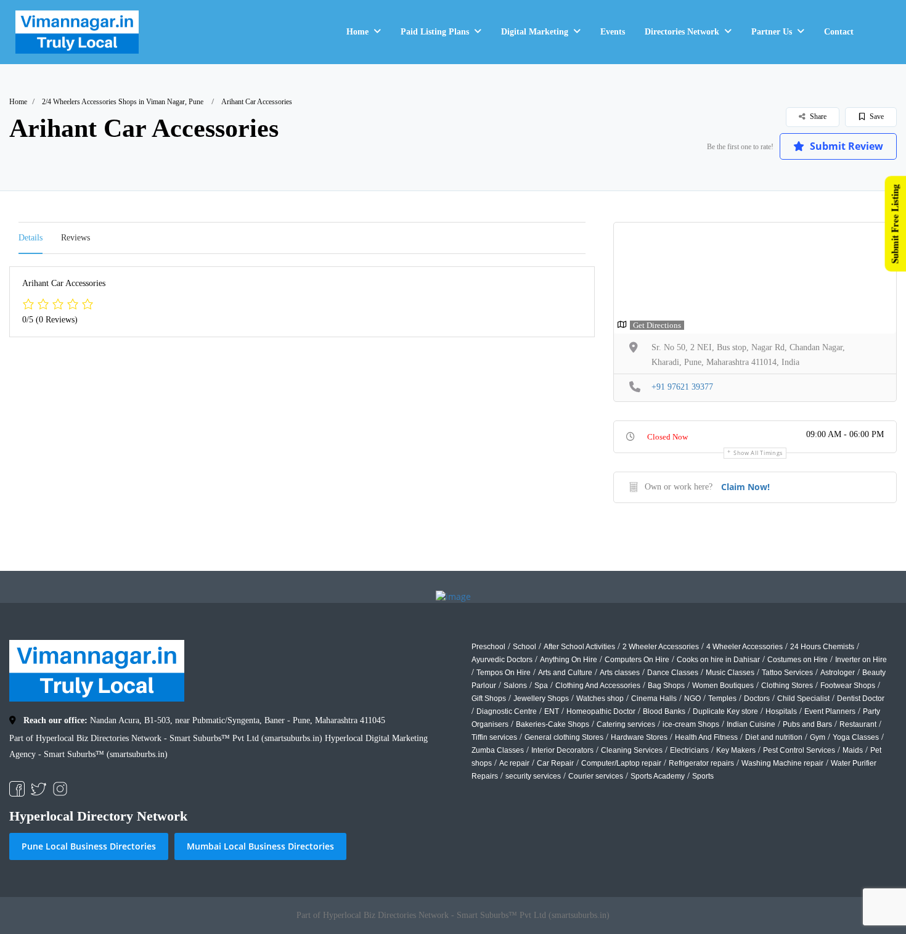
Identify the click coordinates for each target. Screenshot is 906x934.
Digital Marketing (534, 31)
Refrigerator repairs (701, 763)
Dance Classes (672, 672)
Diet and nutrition (773, 737)
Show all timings (758, 453)
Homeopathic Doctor (600, 711)
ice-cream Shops (691, 724)
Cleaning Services (632, 750)
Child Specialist (803, 698)
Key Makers (736, 750)
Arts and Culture (565, 672)
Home (357, 31)
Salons (515, 685)
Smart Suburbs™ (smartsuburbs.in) (106, 754)
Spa (541, 685)
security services (533, 776)
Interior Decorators (562, 750)
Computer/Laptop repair (621, 763)
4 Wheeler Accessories (744, 646)
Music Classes (730, 672)
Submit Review (845, 146)
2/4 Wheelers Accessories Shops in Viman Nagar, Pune (122, 101)
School (524, 646)
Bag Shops (666, 685)
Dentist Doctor (860, 698)
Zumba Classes (497, 750)
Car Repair (555, 763)
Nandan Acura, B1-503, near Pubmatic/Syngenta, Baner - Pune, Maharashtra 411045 (204, 720)
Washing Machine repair (782, 763)
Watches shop (600, 698)
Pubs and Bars (807, 724)
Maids (853, 750)
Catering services (626, 724)
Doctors (757, 698)
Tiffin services (494, 737)
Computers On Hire (637, 659)
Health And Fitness (706, 737)
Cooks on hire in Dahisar (718, 659)
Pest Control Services (799, 750)
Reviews (75, 237)
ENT (551, 711)
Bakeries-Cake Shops (552, 724)
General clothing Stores (563, 737)
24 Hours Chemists (822, 646)
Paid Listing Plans (435, 31)
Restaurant (857, 724)
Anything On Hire (568, 659)
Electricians (689, 750)
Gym (817, 737)
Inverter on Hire (861, 659)
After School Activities (579, 646)
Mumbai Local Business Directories (260, 846)
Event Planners (829, 711)
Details (30, 237)
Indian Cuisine (751, 724)
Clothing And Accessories (597, 685)
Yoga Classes (856, 737)
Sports (703, 776)
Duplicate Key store (725, 711)
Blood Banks (664, 711)
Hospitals (781, 711)
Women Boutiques (723, 685)
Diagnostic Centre (506, 711)
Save (876, 116)
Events (612, 31)
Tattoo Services (787, 672)
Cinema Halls (654, 698)
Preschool (488, 646)
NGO (692, 698)
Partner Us (771, 31)
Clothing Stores (787, 685)
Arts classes (620, 672)
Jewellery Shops (541, 698)
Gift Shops (488, 698)
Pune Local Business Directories (89, 846)
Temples (722, 698)
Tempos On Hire (503, 672)
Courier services (595, 776)
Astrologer (837, 672)
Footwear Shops (847, 685)
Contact (839, 31)
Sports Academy (658, 776)
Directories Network (682, 31)
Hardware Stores (639, 737)
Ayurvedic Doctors (502, 659)
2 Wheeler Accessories (660, 646)
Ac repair (514, 763)
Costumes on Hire (797, 659)
